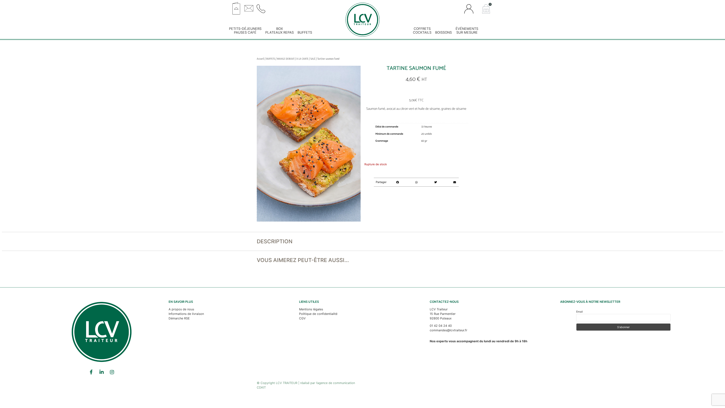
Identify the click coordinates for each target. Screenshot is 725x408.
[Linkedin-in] (101, 372)
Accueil (260, 58)
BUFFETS (305, 32)
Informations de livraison (186, 314)
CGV (302, 318)
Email (579, 311)
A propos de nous (181, 309)
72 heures (426, 126)
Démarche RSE (179, 318)
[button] (297, 7)
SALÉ (312, 58)
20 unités (426, 134)
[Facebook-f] (91, 372)
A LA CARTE (302, 58)
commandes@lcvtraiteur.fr (448, 330)
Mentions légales (311, 309)
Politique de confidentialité (318, 314)
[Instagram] (112, 372)
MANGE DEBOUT (286, 58)
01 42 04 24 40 (441, 326)
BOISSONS (443, 32)
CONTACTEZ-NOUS (444, 302)
